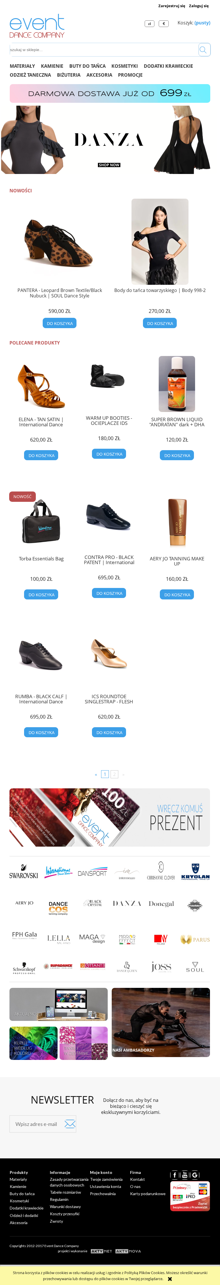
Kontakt (137, 1179)
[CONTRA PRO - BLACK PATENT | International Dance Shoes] (109, 522)
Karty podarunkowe (148, 1193)
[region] (110, 139)
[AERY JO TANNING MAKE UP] (177, 523)
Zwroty (56, 1221)
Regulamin (59, 1199)
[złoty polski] (150, 23)
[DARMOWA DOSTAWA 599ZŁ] (110, 93)
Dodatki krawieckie (27, 1207)
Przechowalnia (103, 1193)
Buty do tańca (22, 1193)
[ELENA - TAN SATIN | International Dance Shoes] (41, 384)
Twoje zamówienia (106, 1179)
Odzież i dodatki (24, 1215)
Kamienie (18, 1186)
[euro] (164, 23)
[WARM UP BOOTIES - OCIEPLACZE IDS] (109, 383)
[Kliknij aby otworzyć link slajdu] (110, 139)
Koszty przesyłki (64, 1213)
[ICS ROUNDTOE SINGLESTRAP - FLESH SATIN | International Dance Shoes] (109, 661)
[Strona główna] (37, 25)
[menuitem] (25, 66)
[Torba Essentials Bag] (41, 523)
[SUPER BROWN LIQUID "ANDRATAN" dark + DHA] (177, 384)
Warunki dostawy (65, 1206)
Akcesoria (19, 1222)
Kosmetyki (19, 1200)
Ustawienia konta (105, 1186)
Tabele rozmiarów (65, 1192)
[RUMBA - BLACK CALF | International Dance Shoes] (41, 661)
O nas (135, 1186)
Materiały (18, 1179)
